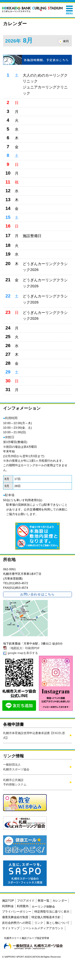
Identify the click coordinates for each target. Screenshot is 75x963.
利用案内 (23, 906)
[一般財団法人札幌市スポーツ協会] (33, 946)
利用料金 (8, 906)
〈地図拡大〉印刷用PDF (24, 648)
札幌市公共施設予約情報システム (14, 782)
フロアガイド (26, 900)
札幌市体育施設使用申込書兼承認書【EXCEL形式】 (34, 735)
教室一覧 (43, 900)
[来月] (64, 41)
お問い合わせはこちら (37, 594)
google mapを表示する (23, 653)
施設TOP (8, 900)
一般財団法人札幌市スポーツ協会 (16, 767)
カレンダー (59, 900)
